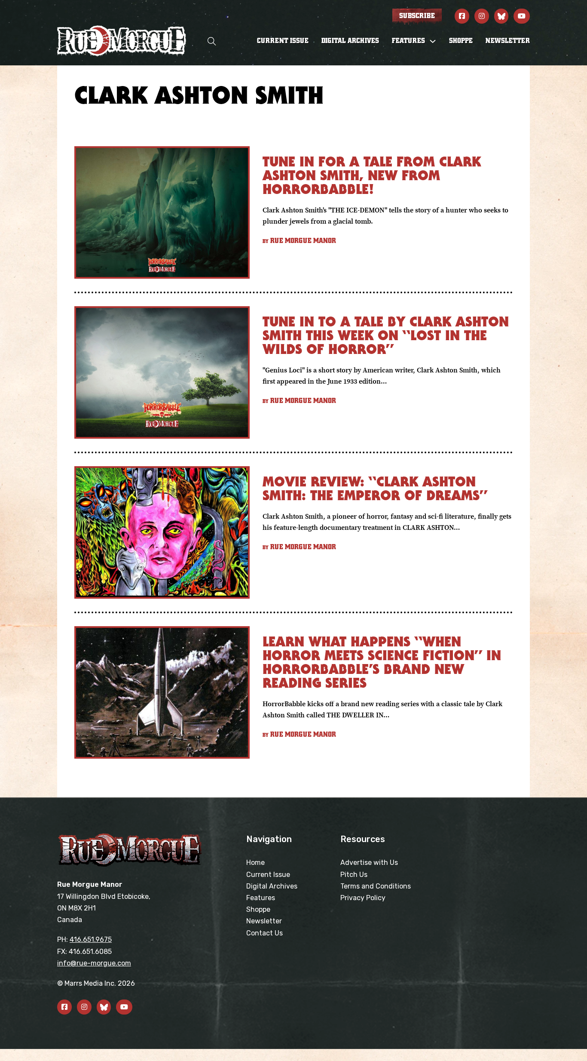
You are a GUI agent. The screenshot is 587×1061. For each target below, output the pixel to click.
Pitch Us (353, 874)
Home (255, 862)
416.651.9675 (91, 939)
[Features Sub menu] (432, 41)
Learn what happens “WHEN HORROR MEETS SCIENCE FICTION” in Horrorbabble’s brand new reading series (382, 662)
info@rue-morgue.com (94, 963)
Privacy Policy (362, 898)
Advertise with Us (369, 862)
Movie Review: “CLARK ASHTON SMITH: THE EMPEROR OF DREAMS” (375, 488)
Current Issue (283, 41)
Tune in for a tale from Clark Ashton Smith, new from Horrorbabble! (372, 175)
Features (260, 898)
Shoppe (461, 41)
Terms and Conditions (375, 886)
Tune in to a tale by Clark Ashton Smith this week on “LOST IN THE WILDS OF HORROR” (386, 335)
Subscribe (417, 16)
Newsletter (508, 41)
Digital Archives (350, 41)
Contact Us (264, 933)
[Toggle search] (212, 41)
